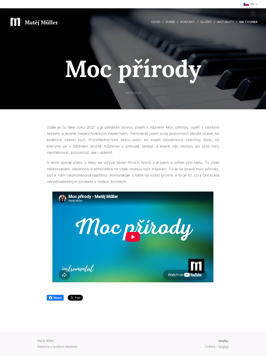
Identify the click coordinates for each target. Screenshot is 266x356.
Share (57, 297)
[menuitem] (157, 22)
